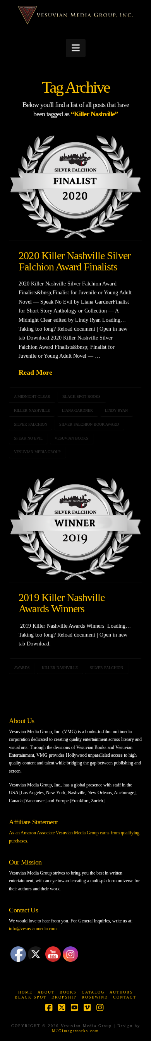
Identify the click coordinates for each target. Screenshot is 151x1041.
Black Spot (30, 997)
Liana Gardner (77, 410)
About (46, 992)
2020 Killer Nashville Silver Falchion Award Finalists (74, 261)
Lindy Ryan (116, 410)
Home (25, 992)
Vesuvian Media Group (37, 452)
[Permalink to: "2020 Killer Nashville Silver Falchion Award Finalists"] (75, 187)
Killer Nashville (32, 410)
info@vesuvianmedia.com (33, 928)
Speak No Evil (28, 438)
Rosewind (95, 997)
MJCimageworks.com (75, 1031)
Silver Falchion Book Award (89, 424)
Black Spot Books (81, 396)
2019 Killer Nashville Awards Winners (62, 603)
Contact (124, 997)
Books (68, 992)
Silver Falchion (30, 424)
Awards (22, 668)
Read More (35, 372)
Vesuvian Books (71, 438)
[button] (76, 48)
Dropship (64, 997)
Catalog (93, 992)
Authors (121, 992)
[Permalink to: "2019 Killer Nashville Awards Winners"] (75, 529)
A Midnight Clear (32, 396)
